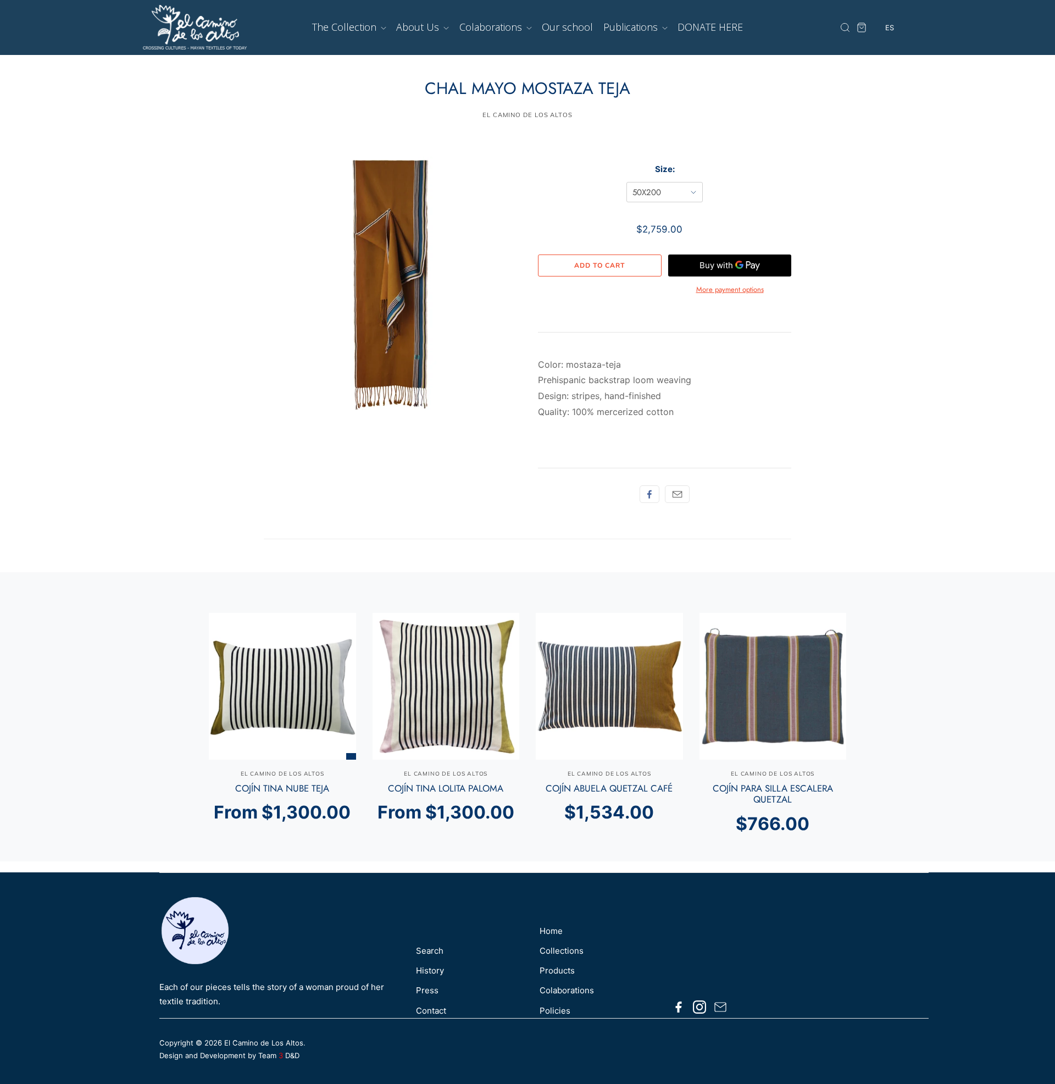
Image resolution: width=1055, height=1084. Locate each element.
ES (889, 49)
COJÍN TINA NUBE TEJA (282, 788)
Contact (431, 1010)
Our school (567, 27)
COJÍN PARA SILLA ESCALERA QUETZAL (773, 794)
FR (889, 69)
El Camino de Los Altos (263, 1042)
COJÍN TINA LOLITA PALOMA (445, 788)
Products (557, 970)
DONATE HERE (710, 27)
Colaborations (492, 27)
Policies (555, 1010)
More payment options (730, 289)
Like (649, 494)
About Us (419, 27)
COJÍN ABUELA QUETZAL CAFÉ (609, 788)
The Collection (345, 27)
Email (677, 494)
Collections (562, 950)
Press (427, 990)
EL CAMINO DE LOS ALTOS (527, 115)
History (430, 970)
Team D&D (278, 1055)
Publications (631, 27)
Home (551, 931)
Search (429, 950)
